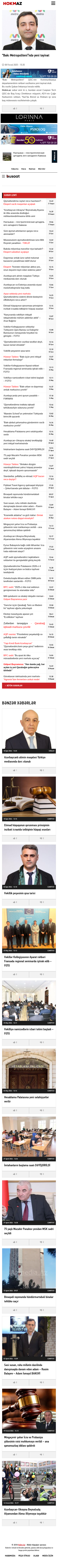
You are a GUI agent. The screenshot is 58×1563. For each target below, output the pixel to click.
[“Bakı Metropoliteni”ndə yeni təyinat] (29, 30)
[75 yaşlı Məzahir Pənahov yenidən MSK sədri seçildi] (29, 1200)
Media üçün (47, 1556)
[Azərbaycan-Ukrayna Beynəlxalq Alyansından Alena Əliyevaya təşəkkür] (29, 1481)
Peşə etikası (24, 1556)
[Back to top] (50, 1555)
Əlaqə (36, 1556)
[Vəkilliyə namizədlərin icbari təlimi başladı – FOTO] (29, 1001)
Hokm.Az (21, 1545)
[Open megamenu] (53, 3)
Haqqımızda (10, 1556)
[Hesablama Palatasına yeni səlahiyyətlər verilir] (29, 1069)
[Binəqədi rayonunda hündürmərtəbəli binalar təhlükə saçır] (29, 1268)
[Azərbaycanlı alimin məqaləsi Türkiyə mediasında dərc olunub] (29, 729)
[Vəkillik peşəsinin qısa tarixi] (29, 865)
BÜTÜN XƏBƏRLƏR (14, 686)
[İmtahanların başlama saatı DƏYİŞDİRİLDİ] (29, 1137)
